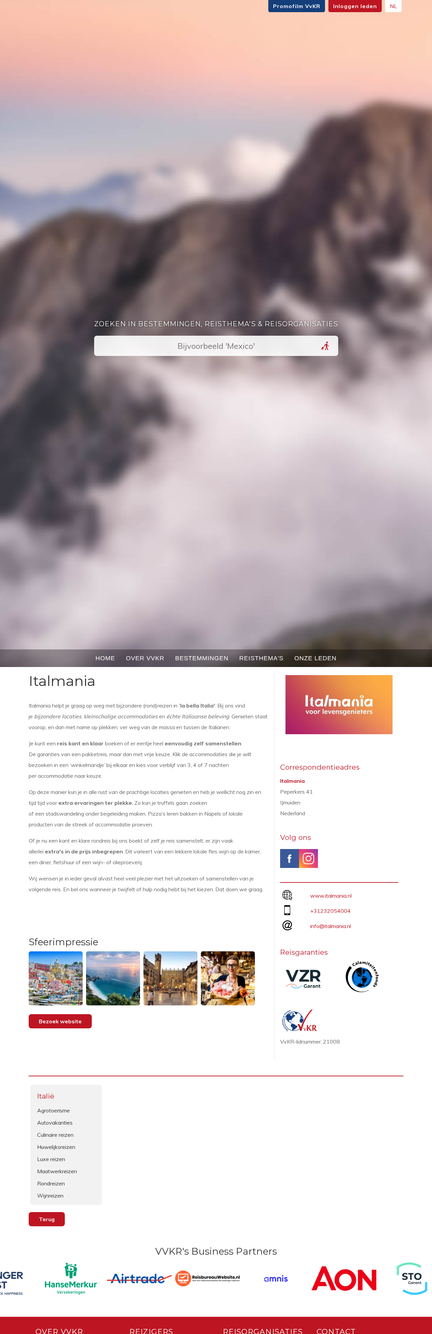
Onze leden (315, 658)
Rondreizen (51, 1183)
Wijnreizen (50, 1195)
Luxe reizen (51, 1159)
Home (105, 658)
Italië (45, 1096)
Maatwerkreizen (57, 1171)
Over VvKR (145, 658)
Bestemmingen (201, 658)
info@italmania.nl (330, 926)
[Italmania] (339, 732)
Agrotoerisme (53, 1110)
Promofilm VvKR (296, 6)
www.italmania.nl (331, 895)
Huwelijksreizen (56, 1147)
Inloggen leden (355, 6)
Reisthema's (261, 658)
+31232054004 (330, 910)
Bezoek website (60, 1021)
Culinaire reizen (55, 1134)
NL (393, 6)
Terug (47, 1219)
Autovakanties (55, 1122)
